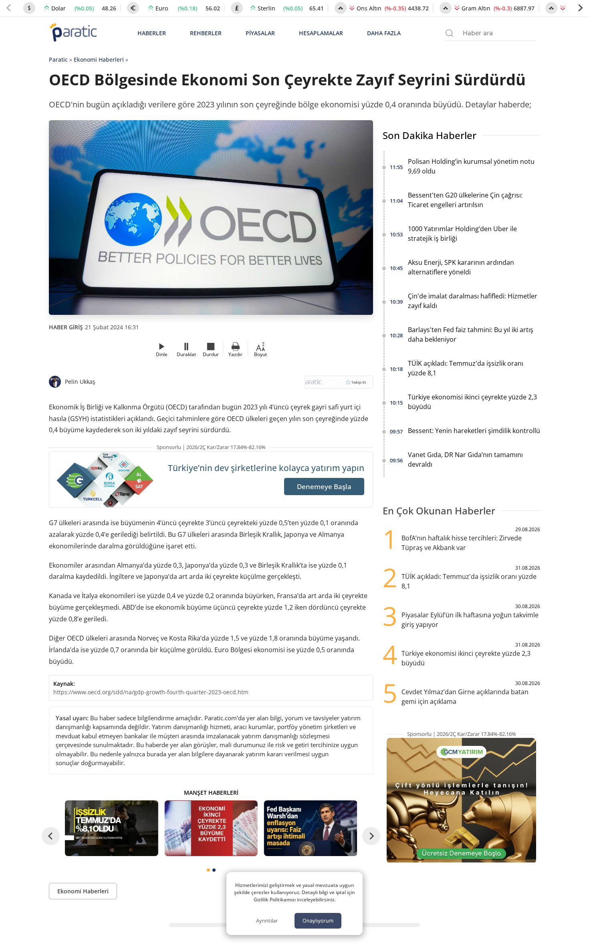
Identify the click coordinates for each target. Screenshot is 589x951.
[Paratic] (73, 33)
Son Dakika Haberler (429, 135)
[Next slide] (580, 8)
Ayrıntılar (267, 920)
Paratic (58, 59)
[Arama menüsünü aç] (449, 33)
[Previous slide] (8, 8)
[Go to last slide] (51, 836)
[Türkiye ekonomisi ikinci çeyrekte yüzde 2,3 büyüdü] (210, 828)
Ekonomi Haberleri (99, 59)
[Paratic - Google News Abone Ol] (339, 385)
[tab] (208, 870)
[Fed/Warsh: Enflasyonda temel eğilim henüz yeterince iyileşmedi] (310, 828)
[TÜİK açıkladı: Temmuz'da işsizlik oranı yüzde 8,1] (111, 828)
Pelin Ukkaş (80, 381)
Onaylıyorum (318, 920)
